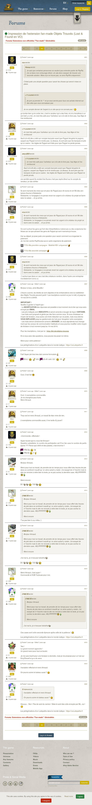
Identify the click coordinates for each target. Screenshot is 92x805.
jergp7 (12, 378)
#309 (85, 371)
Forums (53, 9)
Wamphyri (12, 358)
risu (12, 194)
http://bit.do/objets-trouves (58, 331)
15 (37, 48)
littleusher (29, 95)
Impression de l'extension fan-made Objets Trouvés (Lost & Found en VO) (44, 35)
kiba (23, 63)
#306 (85, 256)
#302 (85, 123)
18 (51, 48)
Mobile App (37, 768)
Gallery (6, 765)
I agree (80, 796)
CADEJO (12, 466)
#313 (85, 459)
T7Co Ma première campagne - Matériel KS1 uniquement (46, 245)
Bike (12, 419)
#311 (85, 411)
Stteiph (12, 671)
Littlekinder (12, 65)
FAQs (35, 753)
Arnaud (27, 67)
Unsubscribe (52, 785)
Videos (36, 756)
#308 (85, 350)
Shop (65, 9)
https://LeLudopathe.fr (74, 345)
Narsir (12, 650)
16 (42, 48)
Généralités (50, 41)
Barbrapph (12, 399)
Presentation (8, 753)
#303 (85, 148)
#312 (85, 432)
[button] (65, 3)
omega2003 (12, 131)
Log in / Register (82, 9)
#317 (85, 589)
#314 (85, 490)
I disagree (46, 800)
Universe (6, 756)
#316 (85, 569)
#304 (85, 187)
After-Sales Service (70, 765)
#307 (85, 284)
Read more (68, 796)
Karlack (12, 440)
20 (61, 48)
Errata (35, 765)
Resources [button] (39, 9)
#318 (85, 642)
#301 (85, 57)
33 (80, 48)
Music (35, 759)
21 (66, 48)
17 (47, 48)
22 (71, 48)
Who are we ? (68, 753)
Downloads (37, 762)
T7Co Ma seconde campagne (35, 250)
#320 (85, 684)
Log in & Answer (46, 735)
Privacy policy (69, 759)
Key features (8, 759)
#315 (85, 525)
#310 (85, 391)
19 (56, 48)
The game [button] (23, 9)
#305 (85, 207)
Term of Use (68, 756)
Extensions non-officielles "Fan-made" (29, 41)
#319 (85, 664)
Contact (66, 762)
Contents (7, 762)
